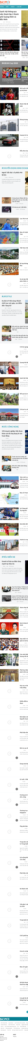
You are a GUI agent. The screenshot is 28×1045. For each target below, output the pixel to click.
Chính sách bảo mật (3, 1039)
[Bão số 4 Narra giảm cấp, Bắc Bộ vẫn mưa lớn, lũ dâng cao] (9, 498)
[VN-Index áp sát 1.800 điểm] (6, 209)
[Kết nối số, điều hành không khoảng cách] (6, 468)
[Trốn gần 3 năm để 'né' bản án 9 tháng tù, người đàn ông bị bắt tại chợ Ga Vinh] (9, 909)
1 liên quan (20, 339)
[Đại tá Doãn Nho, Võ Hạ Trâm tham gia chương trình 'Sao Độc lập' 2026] (9, 628)
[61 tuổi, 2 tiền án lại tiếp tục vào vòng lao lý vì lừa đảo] (9, 784)
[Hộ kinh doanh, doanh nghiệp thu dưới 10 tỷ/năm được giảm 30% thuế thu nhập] (9, 988)
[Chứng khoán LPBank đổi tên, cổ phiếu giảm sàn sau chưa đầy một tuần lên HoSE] (6, 200)
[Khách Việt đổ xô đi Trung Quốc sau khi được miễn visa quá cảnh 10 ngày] (9, 109)
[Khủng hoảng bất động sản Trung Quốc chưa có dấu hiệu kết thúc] (9, 125)
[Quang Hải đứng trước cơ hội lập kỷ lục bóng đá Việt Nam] (9, 368)
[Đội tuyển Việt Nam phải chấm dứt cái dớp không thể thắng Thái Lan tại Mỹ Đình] (9, 93)
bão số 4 (2, 1028)
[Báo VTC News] (2, 57)
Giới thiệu (2, 1036)
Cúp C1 (2, 1026)
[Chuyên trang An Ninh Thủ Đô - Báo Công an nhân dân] (21, 690)
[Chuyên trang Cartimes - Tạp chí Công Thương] (13, 592)
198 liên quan (11, 566)
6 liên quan (12, 82)
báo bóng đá (3, 1030)
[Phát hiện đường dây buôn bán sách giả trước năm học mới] (9, 738)
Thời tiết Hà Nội (11, 1024)
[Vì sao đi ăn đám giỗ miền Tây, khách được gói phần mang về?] (6, 338)
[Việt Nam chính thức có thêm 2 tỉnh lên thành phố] (9, 253)
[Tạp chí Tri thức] (21, 108)
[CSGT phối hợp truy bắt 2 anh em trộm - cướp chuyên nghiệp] (9, 941)
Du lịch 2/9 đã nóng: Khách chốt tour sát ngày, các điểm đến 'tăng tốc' (12, 303)
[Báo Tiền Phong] (21, 92)
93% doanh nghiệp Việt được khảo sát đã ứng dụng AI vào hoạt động (12, 433)
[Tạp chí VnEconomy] (21, 380)
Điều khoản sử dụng (3, 1037)
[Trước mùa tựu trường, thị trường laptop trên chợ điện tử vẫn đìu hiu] (6, 459)
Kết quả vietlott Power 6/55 (17, 1030)
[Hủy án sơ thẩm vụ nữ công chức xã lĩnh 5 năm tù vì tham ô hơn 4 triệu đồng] (9, 691)
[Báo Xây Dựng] (23, 82)
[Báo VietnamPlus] (22, 121)
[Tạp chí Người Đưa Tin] (13, 203)
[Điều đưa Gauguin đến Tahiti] (9, 156)
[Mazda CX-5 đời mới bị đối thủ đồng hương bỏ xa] (9, 140)
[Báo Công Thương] (14, 462)
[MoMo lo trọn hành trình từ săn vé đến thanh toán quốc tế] (9, 545)
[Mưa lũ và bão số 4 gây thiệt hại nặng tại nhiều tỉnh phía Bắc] (9, 956)
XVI (18, 1026)
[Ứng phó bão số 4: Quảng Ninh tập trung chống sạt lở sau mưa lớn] (9, 831)
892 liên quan (22, 462)
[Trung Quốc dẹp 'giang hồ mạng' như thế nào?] (9, 925)
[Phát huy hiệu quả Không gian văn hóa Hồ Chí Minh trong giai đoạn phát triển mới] (9, 675)
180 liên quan (10, 177)
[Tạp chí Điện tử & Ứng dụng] (3, 438)
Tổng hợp (14, 1036)
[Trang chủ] (5, 2)
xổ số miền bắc (23, 1026)
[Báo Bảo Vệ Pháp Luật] (21, 705)
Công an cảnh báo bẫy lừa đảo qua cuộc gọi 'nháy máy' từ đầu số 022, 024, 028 (9, 54)
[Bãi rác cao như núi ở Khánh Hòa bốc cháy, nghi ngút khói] (9, 753)
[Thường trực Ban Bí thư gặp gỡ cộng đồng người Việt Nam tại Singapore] (9, 816)
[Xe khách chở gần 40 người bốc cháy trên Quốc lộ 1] (9, 894)
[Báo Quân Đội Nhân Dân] (22, 267)
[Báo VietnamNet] (21, 250)
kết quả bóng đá (9, 1028)
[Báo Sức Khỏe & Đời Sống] (21, 750)
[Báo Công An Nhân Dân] (22, 734)
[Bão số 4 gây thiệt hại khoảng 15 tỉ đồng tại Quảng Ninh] (9, 972)
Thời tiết (9, 1030)
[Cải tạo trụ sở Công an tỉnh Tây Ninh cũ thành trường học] (9, 415)
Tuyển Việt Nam (4, 1024)
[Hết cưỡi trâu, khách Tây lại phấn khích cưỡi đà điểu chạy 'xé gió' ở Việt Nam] (6, 329)
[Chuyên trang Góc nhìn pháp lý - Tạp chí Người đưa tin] (21, 1002)
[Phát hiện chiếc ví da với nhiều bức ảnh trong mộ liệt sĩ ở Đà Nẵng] (9, 878)
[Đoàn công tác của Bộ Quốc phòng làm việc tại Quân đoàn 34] (9, 613)
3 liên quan (9, 308)
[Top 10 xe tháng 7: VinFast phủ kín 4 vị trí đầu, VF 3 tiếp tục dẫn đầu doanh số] (6, 589)
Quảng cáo (2, 1040)
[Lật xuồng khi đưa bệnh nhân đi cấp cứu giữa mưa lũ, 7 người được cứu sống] (9, 863)
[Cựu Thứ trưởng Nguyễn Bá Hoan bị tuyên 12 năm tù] (9, 224)
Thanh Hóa (18, 1024)
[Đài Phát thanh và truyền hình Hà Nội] (13, 469)
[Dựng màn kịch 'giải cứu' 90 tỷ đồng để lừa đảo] (9, 769)
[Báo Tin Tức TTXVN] (1, 22)
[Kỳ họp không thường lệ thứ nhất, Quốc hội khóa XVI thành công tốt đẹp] (9, 269)
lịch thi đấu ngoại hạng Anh (10, 1026)
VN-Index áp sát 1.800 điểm (19, 207)
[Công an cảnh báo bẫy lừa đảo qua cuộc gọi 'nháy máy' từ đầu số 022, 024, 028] (10, 45)
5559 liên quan (22, 209)
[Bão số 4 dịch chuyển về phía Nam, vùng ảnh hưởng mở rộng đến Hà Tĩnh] (9, 237)
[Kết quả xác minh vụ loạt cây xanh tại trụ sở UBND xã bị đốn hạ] (9, 399)
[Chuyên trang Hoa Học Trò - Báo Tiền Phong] (20, 481)
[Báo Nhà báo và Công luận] (14, 601)
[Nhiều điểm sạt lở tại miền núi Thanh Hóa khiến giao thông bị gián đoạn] (9, 706)
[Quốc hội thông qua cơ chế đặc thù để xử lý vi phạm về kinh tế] (9, 383)
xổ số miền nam (17, 1028)
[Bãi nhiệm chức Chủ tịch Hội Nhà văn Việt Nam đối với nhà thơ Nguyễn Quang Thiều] (9, 722)
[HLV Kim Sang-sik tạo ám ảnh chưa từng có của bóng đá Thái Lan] (11, 73)
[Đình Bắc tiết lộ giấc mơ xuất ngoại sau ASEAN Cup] (9, 529)
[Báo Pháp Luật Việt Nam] (21, 283)
